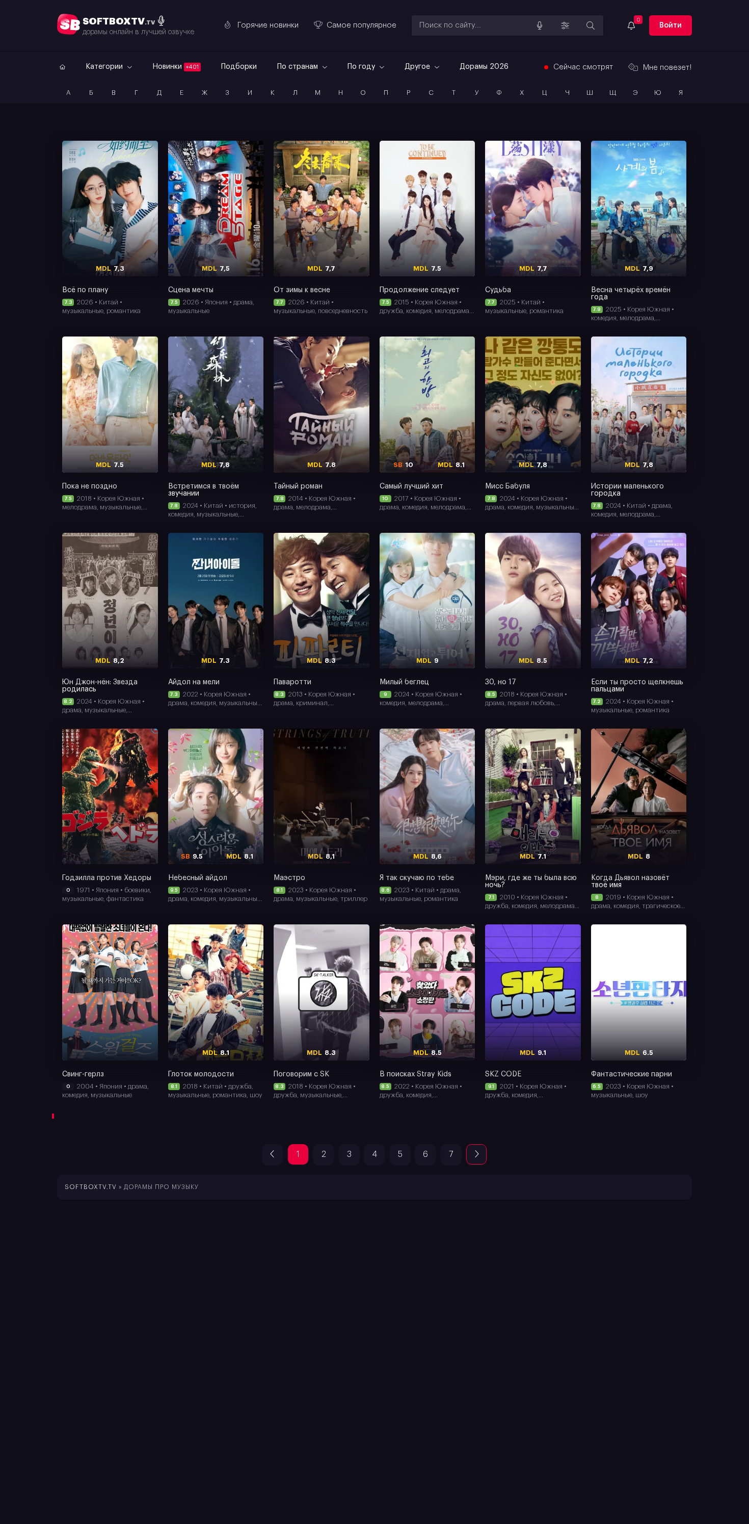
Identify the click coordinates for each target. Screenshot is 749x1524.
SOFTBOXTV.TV (91, 1187)
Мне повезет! (667, 67)
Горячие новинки (268, 25)
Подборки (239, 66)
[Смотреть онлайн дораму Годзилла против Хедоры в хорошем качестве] (110, 796)
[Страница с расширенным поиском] (590, 25)
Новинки (175, 66)
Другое (418, 66)
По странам (298, 66)
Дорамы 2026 (484, 66)
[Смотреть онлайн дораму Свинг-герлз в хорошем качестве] (110, 992)
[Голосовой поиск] (539, 25)
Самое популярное (361, 25)
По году (362, 66)
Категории (105, 66)
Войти (670, 25)
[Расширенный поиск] (565, 25)
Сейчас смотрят (583, 67)
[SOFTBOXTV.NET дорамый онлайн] (61, 66)
